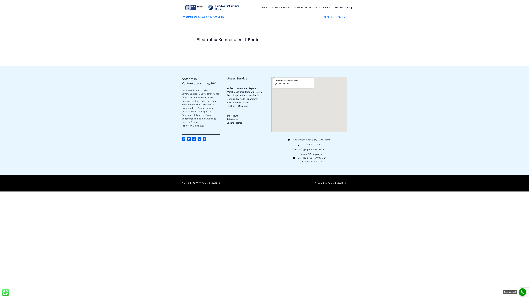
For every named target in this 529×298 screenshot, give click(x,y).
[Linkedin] (204, 139)
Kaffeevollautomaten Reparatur (243, 88)
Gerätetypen (321, 7)
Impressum (232, 115)
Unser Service (279, 7)
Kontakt (339, 7)
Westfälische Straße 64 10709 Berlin (203, 16)
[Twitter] (189, 139)
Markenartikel (301, 7)
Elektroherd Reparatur (238, 102)
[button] (288, 7)
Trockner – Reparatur (237, 106)
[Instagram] (194, 139)
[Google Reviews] (199, 139)
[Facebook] (183, 139)
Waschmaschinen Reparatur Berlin (244, 92)
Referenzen (232, 119)
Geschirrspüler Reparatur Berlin (243, 95)
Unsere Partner (234, 122)
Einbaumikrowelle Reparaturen (242, 99)
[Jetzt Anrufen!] (522, 292)
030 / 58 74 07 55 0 (311, 144)
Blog (349, 7)
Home (265, 7)
